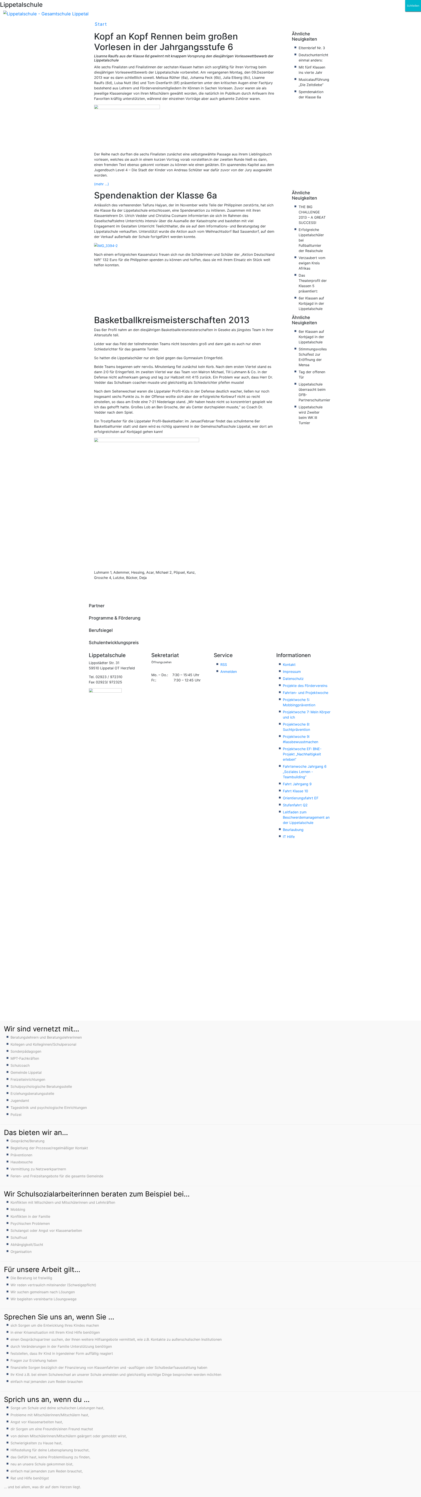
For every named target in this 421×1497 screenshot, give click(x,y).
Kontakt (289, 664)
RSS (223, 664)
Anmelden (228, 671)
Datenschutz (293, 678)
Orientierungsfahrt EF (300, 798)
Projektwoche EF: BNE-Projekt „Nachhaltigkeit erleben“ (302, 754)
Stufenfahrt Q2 (295, 805)
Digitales (212, 24)
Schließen (413, 5)
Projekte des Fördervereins (305, 685)
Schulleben (133, 24)
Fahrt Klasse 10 (295, 791)
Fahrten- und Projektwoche (305, 692)
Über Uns (173, 24)
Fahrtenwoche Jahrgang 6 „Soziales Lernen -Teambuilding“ (304, 771)
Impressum (292, 671)
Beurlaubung (293, 829)
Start (101, 24)
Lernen (246, 24)
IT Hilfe (289, 836)
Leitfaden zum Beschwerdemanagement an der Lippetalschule (306, 817)
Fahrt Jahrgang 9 (297, 784)
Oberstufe (283, 24)
